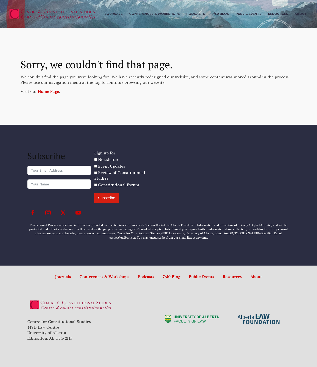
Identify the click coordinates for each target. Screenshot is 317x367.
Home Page (48, 91)
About (301, 14)
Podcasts (195, 14)
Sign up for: (105, 153)
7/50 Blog (220, 14)
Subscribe (106, 198)
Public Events (249, 14)
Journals (114, 14)
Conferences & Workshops (154, 14)
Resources (278, 14)
